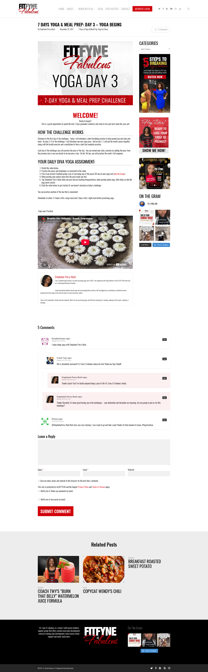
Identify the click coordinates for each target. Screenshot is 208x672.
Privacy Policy (83, 486)
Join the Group (119, 173)
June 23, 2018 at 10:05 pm (58, 421)
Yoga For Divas (103, 29)
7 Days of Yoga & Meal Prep (87, 29)
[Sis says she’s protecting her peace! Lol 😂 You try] (162, 233)
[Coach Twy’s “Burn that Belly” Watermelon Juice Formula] (58, 580)
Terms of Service (98, 486)
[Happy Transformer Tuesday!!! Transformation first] (162, 217)
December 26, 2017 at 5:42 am (58, 341)
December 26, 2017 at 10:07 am (64, 360)
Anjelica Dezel (69, 668)
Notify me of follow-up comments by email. (57, 491)
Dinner (85, 587)
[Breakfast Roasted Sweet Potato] (149, 563)
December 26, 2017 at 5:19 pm (69, 380)
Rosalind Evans (58, 338)
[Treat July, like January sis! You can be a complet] (146, 233)
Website (131, 469)
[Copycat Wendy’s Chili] (103, 575)
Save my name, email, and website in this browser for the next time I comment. (69, 480)
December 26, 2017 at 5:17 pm (63, 399)
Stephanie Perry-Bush (47, 29)
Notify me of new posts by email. (53, 499)
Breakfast (40, 587)
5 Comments (163, 29)
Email (85, 469)
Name (40, 469)
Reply (164, 340)
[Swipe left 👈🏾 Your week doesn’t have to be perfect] (146, 217)
